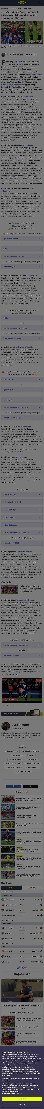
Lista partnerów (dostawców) (12, 1093)
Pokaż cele (22, 1105)
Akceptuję (22, 1099)
